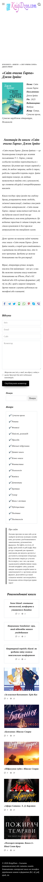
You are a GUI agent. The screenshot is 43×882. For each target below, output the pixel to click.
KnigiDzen (6, 64)
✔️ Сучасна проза (17, 415)
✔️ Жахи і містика (17, 501)
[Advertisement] (21, 35)
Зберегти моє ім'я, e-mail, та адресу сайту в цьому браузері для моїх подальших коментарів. (21, 375)
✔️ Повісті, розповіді (18, 433)
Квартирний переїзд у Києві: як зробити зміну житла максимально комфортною (21, 652)
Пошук (9, 393)
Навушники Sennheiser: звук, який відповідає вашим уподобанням (21, 629)
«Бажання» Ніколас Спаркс (17, 731)
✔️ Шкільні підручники (19, 446)
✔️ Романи (13, 421)
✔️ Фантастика (16, 464)
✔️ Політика (14, 513)
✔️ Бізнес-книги (16, 458)
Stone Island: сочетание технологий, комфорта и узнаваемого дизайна (21, 606)
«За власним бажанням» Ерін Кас (20, 694)
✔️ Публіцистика (16, 507)
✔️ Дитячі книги (16, 452)
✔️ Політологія (16, 519)
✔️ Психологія (15, 470)
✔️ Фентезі (14, 427)
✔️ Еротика (14, 489)
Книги (15, 64)
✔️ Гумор (13, 495)
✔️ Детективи (15, 482)
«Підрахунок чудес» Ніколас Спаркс (21, 769)
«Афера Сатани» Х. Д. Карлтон (19, 806)
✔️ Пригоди (14, 440)
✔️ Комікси (14, 476)
